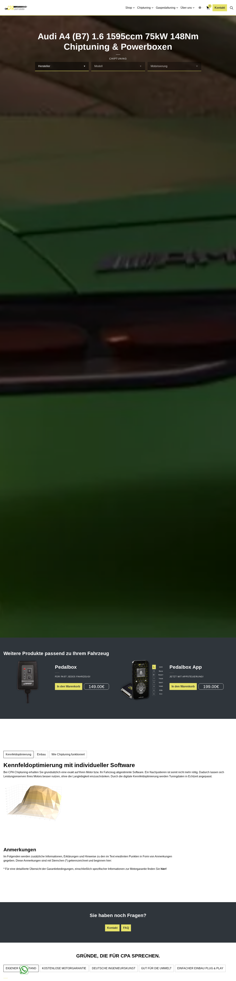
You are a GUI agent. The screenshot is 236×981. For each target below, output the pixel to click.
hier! (164, 868)
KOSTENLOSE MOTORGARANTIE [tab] (64, 968)
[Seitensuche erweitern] (231, 7)
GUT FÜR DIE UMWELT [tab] (156, 968)
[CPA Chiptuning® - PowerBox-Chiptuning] (15, 7)
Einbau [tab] (41, 754)
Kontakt (220, 7)
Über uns (186, 7)
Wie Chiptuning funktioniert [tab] (68, 754)
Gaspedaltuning (165, 7)
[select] (84, 66)
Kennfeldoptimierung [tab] (18, 754)
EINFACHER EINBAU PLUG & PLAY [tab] (200, 968)
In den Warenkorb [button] (68, 686)
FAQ (126, 927)
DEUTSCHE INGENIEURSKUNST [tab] (113, 968)
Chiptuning (144, 7)
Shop (128, 7)
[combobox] (62, 66)
